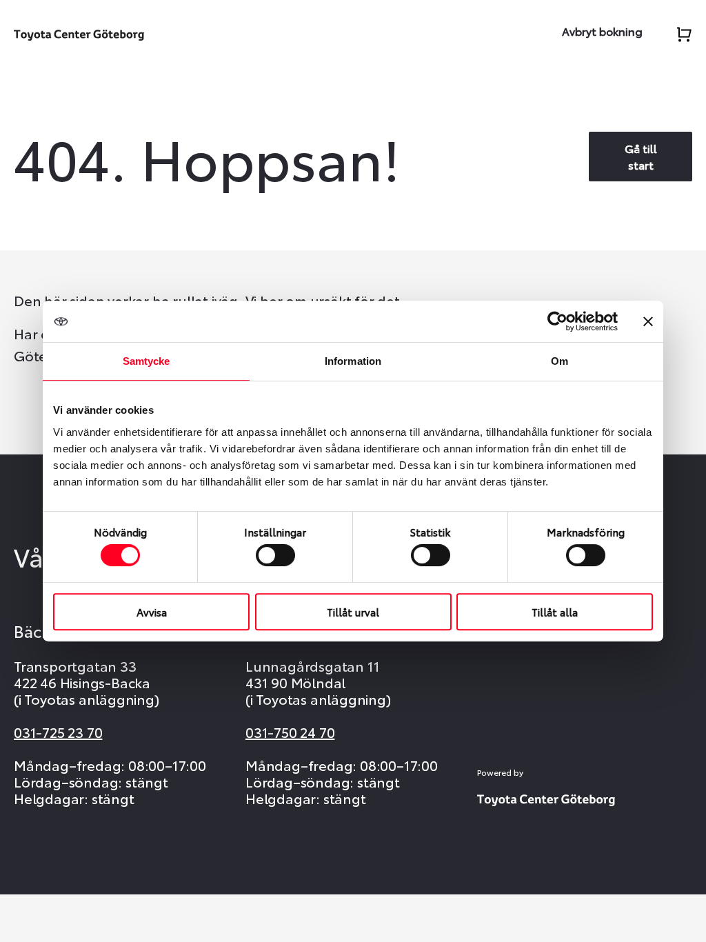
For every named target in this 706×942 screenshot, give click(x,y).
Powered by (500, 772)
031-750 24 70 (289, 731)
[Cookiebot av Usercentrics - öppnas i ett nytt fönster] (557, 321)
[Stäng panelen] (648, 321)
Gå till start (641, 156)
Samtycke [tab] (146, 361)
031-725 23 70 (58, 731)
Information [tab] (353, 361)
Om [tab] (559, 361)
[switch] (275, 555)
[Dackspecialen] (79, 32)
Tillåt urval (353, 611)
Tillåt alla (555, 611)
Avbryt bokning (602, 31)
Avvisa (152, 611)
